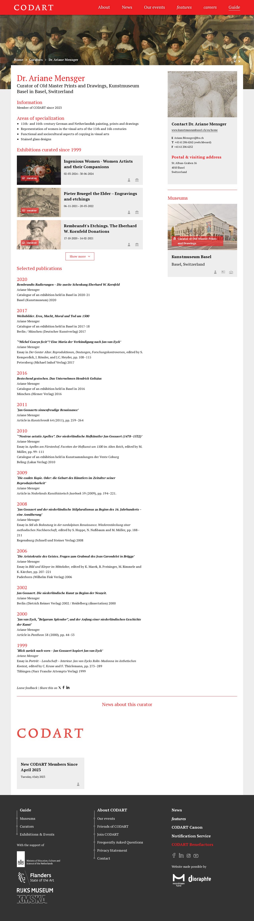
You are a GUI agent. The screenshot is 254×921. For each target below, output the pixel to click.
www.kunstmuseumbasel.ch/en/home (195, 130)
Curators (36, 59)
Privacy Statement (112, 850)
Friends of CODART (113, 826)
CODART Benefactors (192, 844)
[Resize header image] (237, 59)
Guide (234, 7)
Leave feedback (27, 688)
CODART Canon (187, 827)
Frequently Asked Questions (120, 842)
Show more (78, 256)
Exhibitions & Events (37, 834)
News (127, 7)
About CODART (112, 810)
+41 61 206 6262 (184, 142)
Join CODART (108, 834)
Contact (103, 858)
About (104, 7)
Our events (154, 7)
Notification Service (191, 836)
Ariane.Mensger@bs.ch (189, 138)
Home (18, 59)
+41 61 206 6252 (183, 147)
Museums (27, 818)
